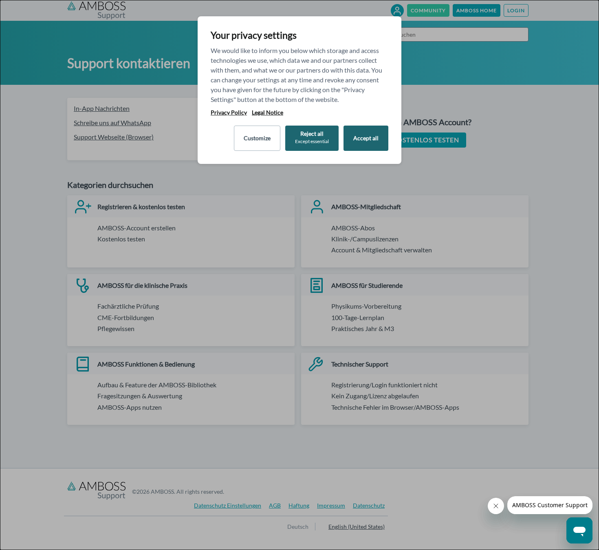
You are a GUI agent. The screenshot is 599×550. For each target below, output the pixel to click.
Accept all (366, 138)
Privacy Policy (229, 112)
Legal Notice (267, 112)
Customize (257, 138)
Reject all (312, 137)
